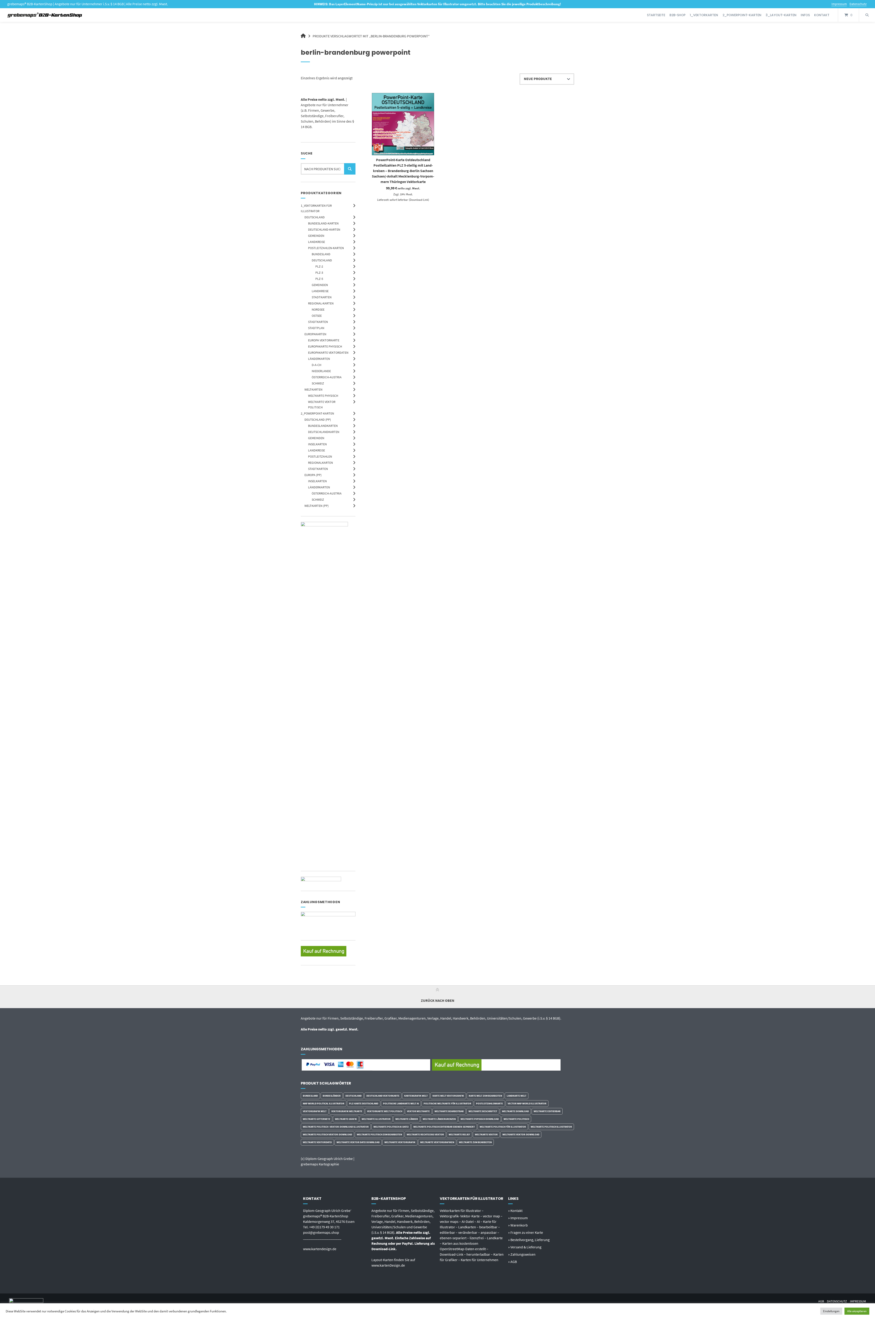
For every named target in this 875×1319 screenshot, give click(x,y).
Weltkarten (313, 389)
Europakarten (315, 334)
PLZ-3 (319, 272)
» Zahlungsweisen (521, 1254)
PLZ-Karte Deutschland (363, 1103)
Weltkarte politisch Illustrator (551, 1126)
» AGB (512, 1261)
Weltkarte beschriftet (482, 1111)
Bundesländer (332, 1095)
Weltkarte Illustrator (376, 1119)
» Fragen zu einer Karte (525, 1232)
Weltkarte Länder (406, 1119)
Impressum (839, 4)
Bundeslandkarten (323, 426)
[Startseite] (45, 15)
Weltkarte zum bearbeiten (475, 1142)
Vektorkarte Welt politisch (384, 1111)
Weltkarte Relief (459, 1134)
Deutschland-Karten (324, 229)
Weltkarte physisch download (480, 1119)
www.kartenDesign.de (388, 1265)
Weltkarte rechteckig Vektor (425, 1134)
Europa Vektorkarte (323, 340)
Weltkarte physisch (323, 396)
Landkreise (316, 242)
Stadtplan (316, 328)
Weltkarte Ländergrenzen (439, 1119)
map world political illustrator (323, 1103)
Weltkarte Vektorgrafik (399, 1142)
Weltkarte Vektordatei (317, 1142)
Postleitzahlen (320, 456)
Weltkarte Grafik (346, 1119)
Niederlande (321, 371)
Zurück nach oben (437, 1000)
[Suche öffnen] (867, 15)
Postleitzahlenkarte (489, 1103)
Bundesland (321, 254)
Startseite (656, 15)
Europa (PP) (313, 475)
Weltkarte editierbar (547, 1111)
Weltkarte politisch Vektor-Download (327, 1134)
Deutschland (314, 217)
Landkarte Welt (516, 1095)
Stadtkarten (322, 297)
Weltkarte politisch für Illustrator (503, 1126)
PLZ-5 (319, 279)
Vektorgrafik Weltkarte (346, 1111)
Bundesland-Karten (323, 223)
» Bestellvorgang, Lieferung (529, 1239)
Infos (805, 15)
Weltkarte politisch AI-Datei (391, 1126)
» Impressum (518, 1218)
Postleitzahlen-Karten (326, 248)
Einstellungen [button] (831, 1311)
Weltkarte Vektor (486, 1134)
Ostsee (317, 316)
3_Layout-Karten (781, 15)
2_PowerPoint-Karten (742, 15)
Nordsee (318, 309)
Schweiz (318, 383)
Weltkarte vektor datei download (358, 1142)
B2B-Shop (677, 15)
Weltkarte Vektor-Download (520, 1134)
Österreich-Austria (327, 377)
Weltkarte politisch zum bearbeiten (379, 1134)
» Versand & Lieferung (524, 1247)
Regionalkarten (320, 463)
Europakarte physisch (325, 346)
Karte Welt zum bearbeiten (485, 1095)
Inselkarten (317, 444)
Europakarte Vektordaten (328, 352)
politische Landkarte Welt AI (401, 1103)
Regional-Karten (321, 303)
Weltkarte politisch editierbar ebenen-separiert (444, 1126)
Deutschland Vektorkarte (382, 1095)
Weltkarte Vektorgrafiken (437, 1142)
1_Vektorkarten (704, 15)
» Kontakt (515, 1210)
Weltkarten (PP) (316, 506)
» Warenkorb (518, 1225)
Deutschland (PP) (317, 419)
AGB (821, 1301)
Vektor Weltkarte (418, 1111)
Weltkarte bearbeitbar (449, 1111)
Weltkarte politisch (516, 1119)
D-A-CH (316, 365)
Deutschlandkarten (323, 432)
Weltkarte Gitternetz (316, 1119)
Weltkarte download (515, 1111)
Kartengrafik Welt (416, 1095)
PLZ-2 (319, 266)
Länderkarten (319, 359)
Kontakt (821, 15)
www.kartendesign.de (319, 1249)
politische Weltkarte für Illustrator (447, 1103)
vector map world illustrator (527, 1103)
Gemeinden (316, 236)
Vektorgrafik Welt (315, 1111)
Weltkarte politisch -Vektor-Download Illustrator (336, 1126)
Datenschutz (858, 4)
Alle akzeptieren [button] (857, 1311)
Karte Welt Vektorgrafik (448, 1095)
